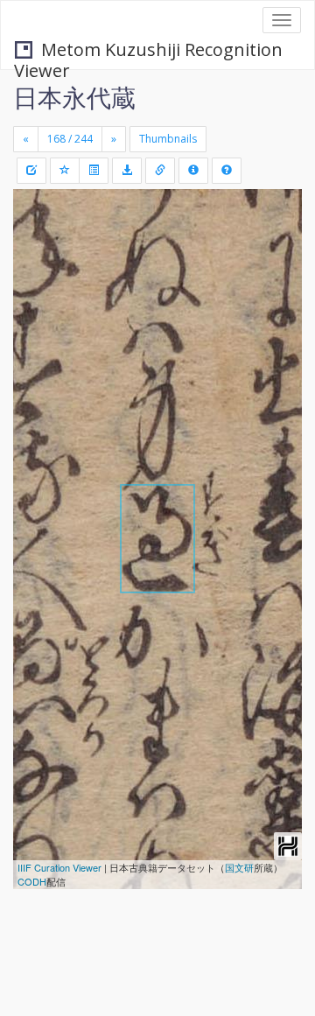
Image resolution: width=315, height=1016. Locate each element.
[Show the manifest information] (193, 171)
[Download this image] (127, 171)
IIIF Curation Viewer (60, 867)
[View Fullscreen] (37, 277)
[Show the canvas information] (160, 171)
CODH (32, 881)
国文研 (239, 867)
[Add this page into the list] (65, 171)
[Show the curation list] (93, 171)
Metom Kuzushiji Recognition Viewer (148, 51)
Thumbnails (168, 138)
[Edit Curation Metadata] (31, 171)
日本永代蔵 (74, 97)
